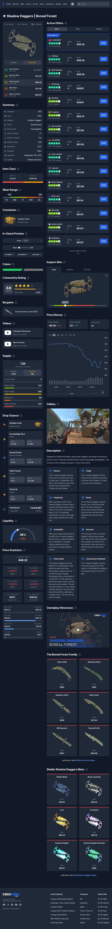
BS (39, 200)
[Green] (13, 270)
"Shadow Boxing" (34, 160)
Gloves (35, 4)
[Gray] (33, 270)
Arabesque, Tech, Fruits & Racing (63, 903)
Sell (78, 29)
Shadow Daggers (34, 120)
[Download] (50, 440)
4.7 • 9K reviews (54, 46)
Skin (39, 111)
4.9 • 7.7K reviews (54, 146)
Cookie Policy (85, 919)
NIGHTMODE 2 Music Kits (60, 919)
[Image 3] (78, 441)
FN (6, 200)
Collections (50, 4)
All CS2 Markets (103, 919)
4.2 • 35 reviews (54, 118)
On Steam (37, 24)
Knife (39, 116)
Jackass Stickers (57, 907)
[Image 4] (81, 441)
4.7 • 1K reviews (54, 76)
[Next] (41, 240)
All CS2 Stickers (103, 903)
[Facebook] (13, 905)
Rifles (22, 4)
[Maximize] (106, 275)
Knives (28, 4)
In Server (23, 24)
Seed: (19, 241)
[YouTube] (17, 905)
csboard (55, 168)
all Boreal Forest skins (85, 760)
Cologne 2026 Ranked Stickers (62, 899)
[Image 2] (74, 441)
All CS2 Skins (102, 899)
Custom (35, 254)
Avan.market (57, 154)
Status (82, 907)
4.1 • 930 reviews (54, 132)
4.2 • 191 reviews (54, 216)
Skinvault (55, 210)
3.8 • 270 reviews (54, 188)
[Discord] (5, 905)
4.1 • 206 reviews (54, 230)
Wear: (15, 248)
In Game (10, 24)
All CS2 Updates (103, 923)
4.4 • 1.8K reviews (54, 160)
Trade (99, 29)
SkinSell (55, 98)
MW (14, 200)
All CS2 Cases (103, 907)
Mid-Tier (16, 4)
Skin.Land (56, 196)
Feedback (83, 903)
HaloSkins (56, 238)
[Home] (4, 4)
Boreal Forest (36, 125)
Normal (13, 62)
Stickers (58, 4)
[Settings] (72, 4)
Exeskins (55, 112)
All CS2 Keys (102, 911)
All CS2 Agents (103, 915)
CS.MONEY (56, 40)
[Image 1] (71, 441)
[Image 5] (85, 441)
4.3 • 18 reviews (54, 174)
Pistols (8, 4)
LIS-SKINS (56, 140)
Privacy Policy (85, 915)
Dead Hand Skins (57, 923)
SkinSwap (56, 84)
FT (23, 200)
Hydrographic (36, 129)
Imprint (82, 923)
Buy (57, 29)
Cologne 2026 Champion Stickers (63, 911)
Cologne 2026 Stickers (59, 915)
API (81, 899)
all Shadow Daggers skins (85, 875)
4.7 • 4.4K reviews (55, 202)
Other (65, 4)
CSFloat (55, 56)
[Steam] (21, 905)
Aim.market (56, 126)
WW (31, 200)
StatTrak (32, 62)
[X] (9, 905)
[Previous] (4, 240)
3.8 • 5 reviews (53, 104)
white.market (57, 224)
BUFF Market (57, 70)
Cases (42, 4)
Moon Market (57, 182)
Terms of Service (86, 911)
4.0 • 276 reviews (54, 244)
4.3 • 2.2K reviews (54, 90)
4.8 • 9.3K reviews (54, 62)
